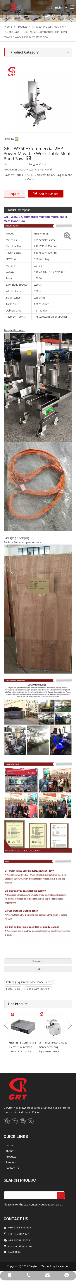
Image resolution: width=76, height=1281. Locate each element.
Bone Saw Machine (38, 988)
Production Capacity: (16, 169)
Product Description (18, 210)
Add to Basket (48, 194)
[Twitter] (31, 1121)
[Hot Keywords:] (61, 1195)
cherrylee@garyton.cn (21, 1246)
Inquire (14, 194)
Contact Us (12, 1168)
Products (11, 1156)
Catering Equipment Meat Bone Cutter (29, 982)
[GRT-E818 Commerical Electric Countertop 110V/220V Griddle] (45, 1025)
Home (9, 1145)
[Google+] (15, 1121)
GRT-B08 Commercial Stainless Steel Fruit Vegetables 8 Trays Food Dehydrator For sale (14, 1051)
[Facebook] (7, 1121)
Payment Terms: (13, 175)
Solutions (11, 1162)
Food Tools (13, 988)
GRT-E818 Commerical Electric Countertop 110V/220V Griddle (44, 1047)
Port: (6, 164)
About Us (11, 1151)
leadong (64, 1266)
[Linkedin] (23, 1121)
